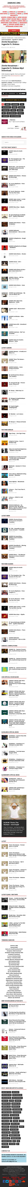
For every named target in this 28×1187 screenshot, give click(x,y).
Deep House (5, 1115)
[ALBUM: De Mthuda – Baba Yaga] (5, 319)
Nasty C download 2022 (14, 957)
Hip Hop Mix (5, 1129)
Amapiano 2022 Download (14, 951)
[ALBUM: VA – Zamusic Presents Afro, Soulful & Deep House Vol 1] (5, 670)
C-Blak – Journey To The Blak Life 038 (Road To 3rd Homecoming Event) (17, 924)
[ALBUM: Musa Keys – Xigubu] (5, 210)
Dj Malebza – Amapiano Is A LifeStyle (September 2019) (16, 759)
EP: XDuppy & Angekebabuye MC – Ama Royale (17, 399)
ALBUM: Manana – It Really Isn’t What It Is (17, 352)
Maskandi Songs (6, 1141)
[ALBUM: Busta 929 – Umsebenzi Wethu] (5, 327)
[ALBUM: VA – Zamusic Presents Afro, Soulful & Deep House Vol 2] (5, 661)
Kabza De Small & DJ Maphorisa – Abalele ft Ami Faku (17, 449)
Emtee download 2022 (14, 970)
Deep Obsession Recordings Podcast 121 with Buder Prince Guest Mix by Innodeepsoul (17, 1021)
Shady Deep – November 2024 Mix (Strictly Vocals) (17, 915)
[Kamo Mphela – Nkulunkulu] (5, 484)
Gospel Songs (15, 1123)
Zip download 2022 (14, 964)
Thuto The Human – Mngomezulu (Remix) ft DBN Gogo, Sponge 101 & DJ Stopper (17, 854)
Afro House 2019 (6, 1095)
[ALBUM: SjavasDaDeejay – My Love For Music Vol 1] (5, 296)
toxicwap (5, 116)
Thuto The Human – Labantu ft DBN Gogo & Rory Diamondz (17, 870)
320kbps (8, 104)
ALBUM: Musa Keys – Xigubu (17, 207)
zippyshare (5, 1146)
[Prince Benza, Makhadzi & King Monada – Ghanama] (5, 477)
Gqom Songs (14, 1126)
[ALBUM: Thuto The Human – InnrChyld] (5, 362)
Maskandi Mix (5, 1138)
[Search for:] (14, 142)
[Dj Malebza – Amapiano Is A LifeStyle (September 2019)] (5, 762)
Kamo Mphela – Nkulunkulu (16, 481)
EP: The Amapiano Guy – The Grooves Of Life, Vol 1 (17, 159)
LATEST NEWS (6, 516)
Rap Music (4, 1144)
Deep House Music (7, 1118)
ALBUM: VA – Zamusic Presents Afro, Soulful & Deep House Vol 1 (17, 669)
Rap (18, 1141)
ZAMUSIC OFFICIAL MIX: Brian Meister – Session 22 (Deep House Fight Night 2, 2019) (17, 703)
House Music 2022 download (14, 994)
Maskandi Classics (14, 1135)
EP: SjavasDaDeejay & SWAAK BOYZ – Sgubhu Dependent (17, 215)
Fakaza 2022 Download (14, 976)
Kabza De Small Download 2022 (14, 949)
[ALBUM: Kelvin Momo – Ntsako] (5, 257)
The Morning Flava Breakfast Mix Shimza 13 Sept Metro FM (17, 1013)
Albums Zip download (14, 997)
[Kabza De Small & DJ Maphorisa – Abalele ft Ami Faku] (5, 452)
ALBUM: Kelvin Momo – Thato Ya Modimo (17, 223)
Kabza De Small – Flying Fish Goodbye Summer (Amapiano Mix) (17, 907)
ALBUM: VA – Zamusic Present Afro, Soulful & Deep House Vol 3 (17, 651)
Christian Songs (6, 1112)
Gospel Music (5, 1123)
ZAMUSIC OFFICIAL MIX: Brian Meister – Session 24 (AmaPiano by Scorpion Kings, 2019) (17, 683)
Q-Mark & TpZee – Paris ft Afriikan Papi (16, 441)
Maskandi (4, 1135)
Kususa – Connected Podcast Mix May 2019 (17, 1029)
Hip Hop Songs (6, 1132)
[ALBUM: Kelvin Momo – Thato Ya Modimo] (5, 225)
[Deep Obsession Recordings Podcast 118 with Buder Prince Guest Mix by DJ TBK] (5, 1040)
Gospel (21, 1121)
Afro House (15, 1092)
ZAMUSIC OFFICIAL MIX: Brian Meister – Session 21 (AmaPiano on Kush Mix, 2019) (17, 712)
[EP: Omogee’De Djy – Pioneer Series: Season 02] (5, 385)
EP (11, 1121)
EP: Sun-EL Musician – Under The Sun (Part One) (16, 192)
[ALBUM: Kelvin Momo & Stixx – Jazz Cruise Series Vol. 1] (5, 272)
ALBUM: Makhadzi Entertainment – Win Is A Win (17, 231)
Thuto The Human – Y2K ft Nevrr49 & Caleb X (16, 862)
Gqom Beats (5, 1126)
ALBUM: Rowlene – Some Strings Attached (16, 367)
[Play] (3, 93)
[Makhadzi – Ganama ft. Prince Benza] (5, 469)
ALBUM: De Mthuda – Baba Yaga (16, 317)
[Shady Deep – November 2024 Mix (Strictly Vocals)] (5, 918)
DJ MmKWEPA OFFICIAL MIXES (10, 775)
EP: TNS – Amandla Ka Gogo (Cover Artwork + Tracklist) (16, 529)
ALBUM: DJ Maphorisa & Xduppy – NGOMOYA (17, 246)
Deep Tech (16, 1118)
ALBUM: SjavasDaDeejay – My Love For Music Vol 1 (17, 293)
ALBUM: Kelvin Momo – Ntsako (17, 254)
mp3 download (12, 113)
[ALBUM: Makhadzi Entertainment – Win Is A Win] (5, 233)
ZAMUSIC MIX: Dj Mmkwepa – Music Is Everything (17, 788)
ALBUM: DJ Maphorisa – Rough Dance (17, 239)
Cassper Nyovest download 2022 (14, 959)
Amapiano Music (6, 1109)
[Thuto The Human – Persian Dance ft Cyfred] (5, 848)
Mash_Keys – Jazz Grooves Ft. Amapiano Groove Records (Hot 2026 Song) (17, 168)
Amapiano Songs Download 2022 (14, 952)
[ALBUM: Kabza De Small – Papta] (5, 154)
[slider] (23, 93)
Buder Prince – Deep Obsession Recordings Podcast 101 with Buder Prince (17, 1057)
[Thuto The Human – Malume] (5, 880)
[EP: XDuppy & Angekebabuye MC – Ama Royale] (5, 401)
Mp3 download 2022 (14, 963)
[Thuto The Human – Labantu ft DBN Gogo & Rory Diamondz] (5, 872)
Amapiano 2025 (6, 1106)
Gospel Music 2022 (14, 987)
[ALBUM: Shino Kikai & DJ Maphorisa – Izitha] (5, 304)
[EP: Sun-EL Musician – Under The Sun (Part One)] (5, 194)
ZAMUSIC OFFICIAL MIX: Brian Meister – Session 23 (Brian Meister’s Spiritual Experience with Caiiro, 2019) (17, 693)
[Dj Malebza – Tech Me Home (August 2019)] (5, 754)
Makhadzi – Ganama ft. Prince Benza (17, 466)
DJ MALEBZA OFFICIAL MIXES (10, 732)
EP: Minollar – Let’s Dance (16, 414)
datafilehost (6, 107)
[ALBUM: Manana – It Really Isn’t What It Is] (5, 354)
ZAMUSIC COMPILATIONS (9, 646)
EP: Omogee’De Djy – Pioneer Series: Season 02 (17, 383)
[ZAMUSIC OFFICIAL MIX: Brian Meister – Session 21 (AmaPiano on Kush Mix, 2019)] (5, 714)
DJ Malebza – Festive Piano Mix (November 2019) (17, 736)
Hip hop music (14, 1129)
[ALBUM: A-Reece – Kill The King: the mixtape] (5, 280)
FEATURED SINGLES (7, 430)
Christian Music (17, 1109)
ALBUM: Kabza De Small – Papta (16, 151)
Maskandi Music (16, 1138)
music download (14, 968)
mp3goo (20, 113)
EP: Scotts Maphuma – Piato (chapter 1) (17, 184)
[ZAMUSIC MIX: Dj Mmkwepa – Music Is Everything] (5, 790)
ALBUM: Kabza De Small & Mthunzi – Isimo (16, 340)
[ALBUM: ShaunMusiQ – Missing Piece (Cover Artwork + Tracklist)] (5, 548)
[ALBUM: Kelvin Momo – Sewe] (5, 288)
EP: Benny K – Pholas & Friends (17, 422)
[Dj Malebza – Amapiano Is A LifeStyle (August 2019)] (5, 770)
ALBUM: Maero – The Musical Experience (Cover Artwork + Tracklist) (17, 556)
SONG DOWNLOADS (19, 38)
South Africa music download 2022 (14, 966)
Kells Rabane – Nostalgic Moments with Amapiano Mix (17, 1080)
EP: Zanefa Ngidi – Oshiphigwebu (14, 406)
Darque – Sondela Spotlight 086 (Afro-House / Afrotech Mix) (17, 898)
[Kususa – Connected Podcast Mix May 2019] (5, 1032)
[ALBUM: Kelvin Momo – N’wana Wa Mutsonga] (5, 179)
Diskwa (14, 107)
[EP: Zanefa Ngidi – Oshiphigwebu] (5, 409)
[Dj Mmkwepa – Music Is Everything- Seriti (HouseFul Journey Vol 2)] (5, 781)
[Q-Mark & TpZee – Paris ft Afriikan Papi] (5, 444)
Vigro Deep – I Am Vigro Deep (17, 433)
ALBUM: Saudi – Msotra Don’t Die (17, 309)
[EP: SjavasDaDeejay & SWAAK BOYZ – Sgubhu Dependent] (5, 218)
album (11, 1100)
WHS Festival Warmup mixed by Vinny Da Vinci (17, 1005)
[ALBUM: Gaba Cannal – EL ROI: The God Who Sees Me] (5, 202)
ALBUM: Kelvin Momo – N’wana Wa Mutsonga (17, 176)
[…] (13, 834)
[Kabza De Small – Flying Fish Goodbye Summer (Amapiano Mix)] (5, 909)
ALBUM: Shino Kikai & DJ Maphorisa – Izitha (15, 301)
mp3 (4, 113)
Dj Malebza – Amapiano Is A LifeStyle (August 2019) (16, 767)
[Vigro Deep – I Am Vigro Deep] (5, 436)
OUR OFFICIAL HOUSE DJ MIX (10, 677)
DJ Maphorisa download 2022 (14, 978)
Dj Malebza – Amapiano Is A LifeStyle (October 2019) (16, 744)
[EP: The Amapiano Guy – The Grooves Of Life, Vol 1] (5, 162)
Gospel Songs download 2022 (14, 983)
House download (14, 989)
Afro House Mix (6, 1098)
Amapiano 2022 (6, 1103)
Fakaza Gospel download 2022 (14, 985)
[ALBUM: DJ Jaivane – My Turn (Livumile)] (5, 335)
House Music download (14, 990)
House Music (15, 1132)
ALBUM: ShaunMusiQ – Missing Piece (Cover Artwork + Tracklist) (17, 547)
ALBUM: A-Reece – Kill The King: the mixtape (16, 278)
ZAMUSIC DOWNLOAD (7, 38)
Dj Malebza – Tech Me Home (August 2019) (17, 752)
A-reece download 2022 (14, 956)
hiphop (21, 1126)
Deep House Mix (14, 1115)
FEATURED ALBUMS (7, 564)
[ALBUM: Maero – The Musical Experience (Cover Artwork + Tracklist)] (5, 557)
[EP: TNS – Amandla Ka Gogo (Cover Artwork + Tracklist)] (5, 531)
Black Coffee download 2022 (14, 973)
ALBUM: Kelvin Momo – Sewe (17, 285)
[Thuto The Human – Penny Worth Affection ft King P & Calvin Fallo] (5, 888)
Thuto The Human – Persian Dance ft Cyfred (17, 845)
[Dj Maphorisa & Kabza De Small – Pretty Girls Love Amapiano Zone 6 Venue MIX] (5, 460)
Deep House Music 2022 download (14, 996)
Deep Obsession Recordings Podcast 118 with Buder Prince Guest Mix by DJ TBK (17, 1038)
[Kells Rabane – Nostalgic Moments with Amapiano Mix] (5, 1083)
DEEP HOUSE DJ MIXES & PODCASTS (12, 1001)
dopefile (21, 107)
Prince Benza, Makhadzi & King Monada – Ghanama (17, 474)
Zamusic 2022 (14, 945)
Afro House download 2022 (14, 982)
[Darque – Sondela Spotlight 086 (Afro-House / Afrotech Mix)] (5, 901)
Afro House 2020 (17, 1095)
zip (18, 1144)
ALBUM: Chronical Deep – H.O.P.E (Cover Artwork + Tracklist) (16, 521)
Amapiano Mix (15, 1106)
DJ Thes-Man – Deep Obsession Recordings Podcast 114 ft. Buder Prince (17, 1047)
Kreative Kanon (14, 1175)
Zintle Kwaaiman (15, 75)
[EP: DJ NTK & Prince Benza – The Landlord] (5, 378)
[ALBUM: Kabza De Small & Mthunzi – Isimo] (5, 343)
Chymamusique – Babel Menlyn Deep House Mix (17, 932)
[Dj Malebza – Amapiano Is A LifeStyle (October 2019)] (5, 746)
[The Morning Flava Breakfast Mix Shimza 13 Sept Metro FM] (5, 1015)
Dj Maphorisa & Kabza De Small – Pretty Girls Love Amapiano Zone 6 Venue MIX (17, 458)
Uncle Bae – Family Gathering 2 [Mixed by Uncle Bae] (17, 1073)
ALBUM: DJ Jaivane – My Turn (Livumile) (17, 332)
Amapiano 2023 (16, 1103)
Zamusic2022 (14, 947)
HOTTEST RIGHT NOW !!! (9, 147)
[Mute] (20, 93)
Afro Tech (5, 1100)
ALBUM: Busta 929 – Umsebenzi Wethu (17, 324)
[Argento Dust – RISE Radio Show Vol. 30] (5, 1067)
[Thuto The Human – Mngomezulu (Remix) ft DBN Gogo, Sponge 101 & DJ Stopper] (5, 855)
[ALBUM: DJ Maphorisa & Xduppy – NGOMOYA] (5, 249)
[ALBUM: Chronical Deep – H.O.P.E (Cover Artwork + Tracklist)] (5, 522)
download (6, 110)
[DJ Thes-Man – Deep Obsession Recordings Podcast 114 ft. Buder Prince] (5, 1049)
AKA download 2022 (14, 961)
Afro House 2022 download (14, 992)
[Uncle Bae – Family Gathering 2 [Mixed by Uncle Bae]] (5, 1075)
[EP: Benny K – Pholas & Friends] (5, 425)
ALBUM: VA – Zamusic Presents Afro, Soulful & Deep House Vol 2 (17, 660)
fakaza (13, 110)
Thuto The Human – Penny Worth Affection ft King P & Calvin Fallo (16, 887)
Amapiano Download (14, 954)
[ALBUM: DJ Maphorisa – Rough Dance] (5, 241)
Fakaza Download (14, 975)
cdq (22, 104)
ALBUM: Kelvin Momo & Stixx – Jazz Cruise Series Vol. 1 (17, 270)
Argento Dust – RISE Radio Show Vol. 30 (16, 1065)
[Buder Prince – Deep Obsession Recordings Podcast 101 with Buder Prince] (5, 1058)
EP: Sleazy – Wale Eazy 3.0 (16, 390)
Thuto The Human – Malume (17, 877)
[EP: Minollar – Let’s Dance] (5, 417)
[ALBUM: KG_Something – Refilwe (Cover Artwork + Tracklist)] (5, 539)
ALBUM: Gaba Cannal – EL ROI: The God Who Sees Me (17, 199)
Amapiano (18, 1100)
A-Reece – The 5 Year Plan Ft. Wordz (17, 490)
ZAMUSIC (13, 47)
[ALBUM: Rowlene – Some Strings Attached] (5, 370)
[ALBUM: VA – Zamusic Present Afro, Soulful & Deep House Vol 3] (5, 652)
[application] (14, 93)
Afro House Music (17, 1098)
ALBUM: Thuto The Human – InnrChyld (17, 360)
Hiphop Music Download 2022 (14, 980)
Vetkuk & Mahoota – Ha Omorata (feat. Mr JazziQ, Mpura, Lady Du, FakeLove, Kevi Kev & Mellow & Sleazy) (17, 507)
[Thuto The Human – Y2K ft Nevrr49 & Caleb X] (5, 865)
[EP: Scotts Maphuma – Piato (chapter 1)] (5, 186)
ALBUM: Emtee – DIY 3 (15, 261)
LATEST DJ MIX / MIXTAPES (10, 894)
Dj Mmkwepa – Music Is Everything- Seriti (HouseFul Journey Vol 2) (17, 780)
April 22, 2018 (6, 47)
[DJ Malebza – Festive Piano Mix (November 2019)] (5, 738)
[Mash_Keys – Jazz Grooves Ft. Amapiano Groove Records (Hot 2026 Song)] (5, 169)
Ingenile (20, 110)
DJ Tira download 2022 (14, 971)
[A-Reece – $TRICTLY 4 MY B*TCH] (5, 500)
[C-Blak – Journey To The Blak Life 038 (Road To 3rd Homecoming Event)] (5, 926)
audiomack (15, 104)
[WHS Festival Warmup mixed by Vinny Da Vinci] (5, 1007)
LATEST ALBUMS (7, 348)
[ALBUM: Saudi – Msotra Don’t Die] (5, 311)
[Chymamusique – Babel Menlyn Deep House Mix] (5, 935)
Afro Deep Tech (6, 1092)
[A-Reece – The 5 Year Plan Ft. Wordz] (5, 492)
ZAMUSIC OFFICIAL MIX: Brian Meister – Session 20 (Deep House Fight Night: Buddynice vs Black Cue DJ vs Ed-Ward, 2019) (17, 722)
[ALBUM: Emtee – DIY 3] (5, 265)
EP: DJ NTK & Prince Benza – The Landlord (16, 375)
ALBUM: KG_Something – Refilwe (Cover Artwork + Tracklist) (16, 538)
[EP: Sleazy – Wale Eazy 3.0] (5, 393)
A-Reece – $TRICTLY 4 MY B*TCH (16, 497)
